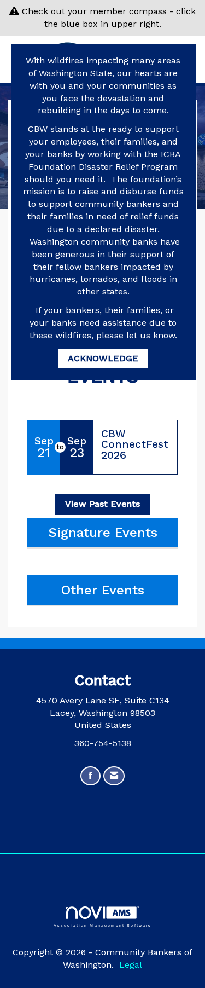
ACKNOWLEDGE (103, 358)
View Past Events (102, 504)
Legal (130, 965)
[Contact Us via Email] (114, 775)
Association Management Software (103, 925)
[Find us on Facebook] (90, 775)
